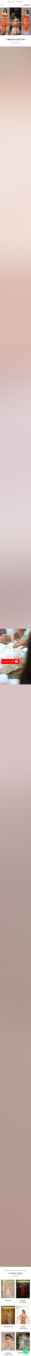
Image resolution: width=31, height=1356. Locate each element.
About (9, 1)
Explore (16, 26)
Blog (14, 1)
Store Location (19, 1)
